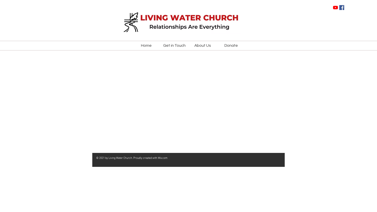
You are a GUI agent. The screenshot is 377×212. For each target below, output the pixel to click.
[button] (174, 45)
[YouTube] (335, 7)
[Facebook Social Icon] (341, 7)
